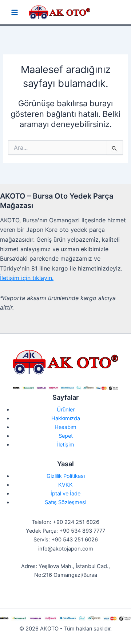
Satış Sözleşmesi (65, 502)
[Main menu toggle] (14, 12)
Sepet (66, 436)
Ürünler (66, 409)
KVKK (65, 485)
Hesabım (65, 427)
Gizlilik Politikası (66, 476)
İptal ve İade (65, 493)
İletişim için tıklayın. (26, 277)
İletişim (65, 444)
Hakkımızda (65, 418)
